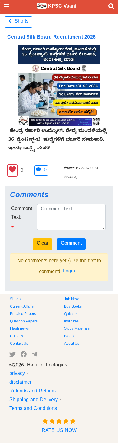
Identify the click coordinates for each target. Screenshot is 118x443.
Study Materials (77, 329)
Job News (72, 299)
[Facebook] (24, 355)
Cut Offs (16, 336)
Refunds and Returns (32, 391)
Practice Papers (23, 314)
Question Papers (24, 321)
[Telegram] (34, 355)
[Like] (12, 170)
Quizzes (70, 314)
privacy (17, 374)
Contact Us (19, 344)
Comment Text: (21, 214)
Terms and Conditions (33, 409)
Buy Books (73, 307)
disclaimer (20, 383)
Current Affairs (22, 307)
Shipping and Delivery (33, 400)
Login (69, 272)
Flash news (19, 329)
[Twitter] (12, 355)
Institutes (71, 321)
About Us (71, 344)
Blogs (69, 336)
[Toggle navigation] (6, 7)
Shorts (19, 22)
